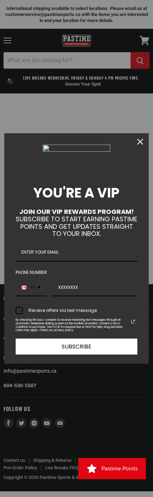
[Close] (140, 141)
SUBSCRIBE (76, 346)
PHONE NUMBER (31, 272)
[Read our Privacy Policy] (133, 321)
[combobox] (31, 287)
